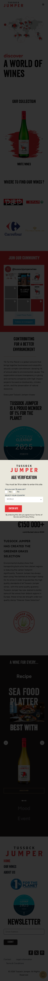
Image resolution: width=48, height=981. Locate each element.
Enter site (13, 509)
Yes (10, 492)
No (18, 492)
